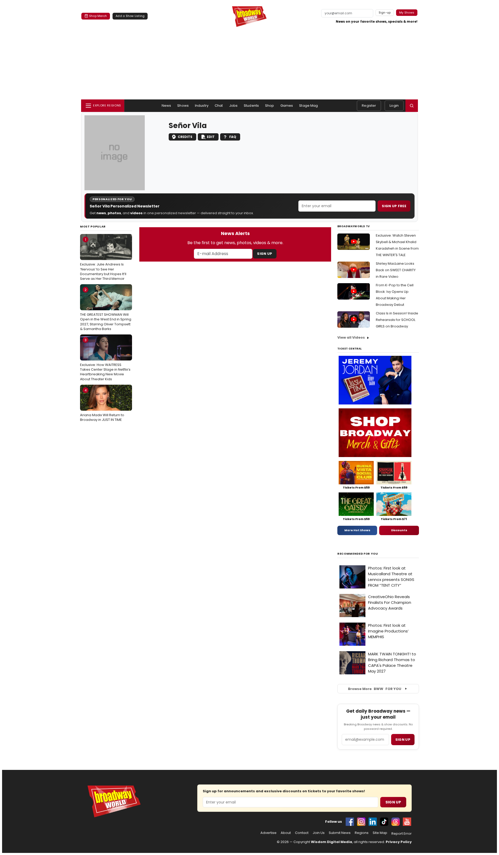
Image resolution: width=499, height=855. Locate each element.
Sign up (402, 739)
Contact (301, 833)
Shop (269, 105)
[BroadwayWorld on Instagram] (361, 821)
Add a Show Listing (130, 16)
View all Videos (351, 337)
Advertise (268, 833)
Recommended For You (357, 554)
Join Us (319, 833)
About (286, 833)
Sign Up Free (394, 206)
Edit (211, 137)
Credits (185, 137)
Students (251, 105)
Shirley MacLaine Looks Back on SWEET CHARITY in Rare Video (396, 270)
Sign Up (264, 253)
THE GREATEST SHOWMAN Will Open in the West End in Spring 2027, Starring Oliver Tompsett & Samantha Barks (105, 309)
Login (394, 105)
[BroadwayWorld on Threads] (395, 821)
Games (286, 105)
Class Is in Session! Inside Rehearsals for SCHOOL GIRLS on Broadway (397, 320)
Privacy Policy (399, 841)
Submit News (340, 833)
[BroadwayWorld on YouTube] (407, 821)
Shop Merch (98, 16)
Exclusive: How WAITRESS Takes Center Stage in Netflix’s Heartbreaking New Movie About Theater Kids (105, 360)
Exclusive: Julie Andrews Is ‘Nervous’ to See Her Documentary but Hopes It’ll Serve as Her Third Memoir (103, 259)
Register (369, 105)
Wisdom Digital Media (331, 841)
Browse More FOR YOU (374, 688)
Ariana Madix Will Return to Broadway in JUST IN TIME (102, 405)
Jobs (233, 105)
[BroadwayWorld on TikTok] (384, 821)
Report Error (401, 833)
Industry (201, 105)
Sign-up (385, 12)
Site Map (380, 833)
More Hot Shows (357, 530)
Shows (183, 105)
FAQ (232, 137)
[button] (411, 105)
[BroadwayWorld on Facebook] (349, 821)
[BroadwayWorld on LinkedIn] (372, 821)
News (166, 105)
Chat (219, 105)
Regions (362, 833)
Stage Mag (308, 105)
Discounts (399, 530)
